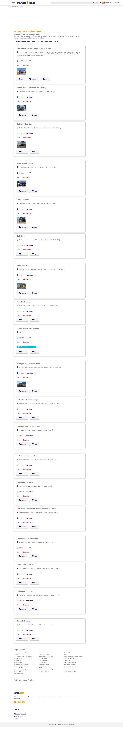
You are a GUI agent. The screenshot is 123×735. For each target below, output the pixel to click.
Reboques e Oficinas (70, 662)
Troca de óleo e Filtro (70, 671)
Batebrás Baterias (24, 124)
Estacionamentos (44, 653)
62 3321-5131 (23, 245)
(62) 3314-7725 (23, 436)
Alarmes (16, 654)
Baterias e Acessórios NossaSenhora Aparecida (37, 509)
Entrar (96, 2)
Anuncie (17, 718)
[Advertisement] (50, 13)
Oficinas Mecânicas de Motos (47, 670)
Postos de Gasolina (69, 658)
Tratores (66, 670)
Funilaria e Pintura (44, 654)
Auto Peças (17, 660)
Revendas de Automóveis (71, 666)
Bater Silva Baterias (25, 163)
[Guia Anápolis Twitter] (19, 702)
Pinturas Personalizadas (71, 653)
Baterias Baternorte (25, 482)
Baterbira (21, 236)
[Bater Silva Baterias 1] (21, 186)
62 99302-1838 (23, 209)
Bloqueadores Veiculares (21, 664)
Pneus (65, 654)
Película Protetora (44, 671)
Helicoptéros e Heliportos (46, 656)
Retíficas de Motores (70, 664)
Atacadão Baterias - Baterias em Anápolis (34, 48)
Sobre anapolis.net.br (20, 714)
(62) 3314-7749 (23, 548)
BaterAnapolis (23, 200)
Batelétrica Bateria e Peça (28, 400)
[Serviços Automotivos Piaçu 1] (21, 387)
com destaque (110, 2)
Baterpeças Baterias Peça (28, 538)
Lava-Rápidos (43, 658)
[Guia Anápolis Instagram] (23, 702)
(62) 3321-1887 (23, 574)
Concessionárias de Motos (22, 668)
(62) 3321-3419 (23, 630)
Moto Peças (42, 666)
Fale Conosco (18, 716)
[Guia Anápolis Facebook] (15, 702)
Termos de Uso (60, 724)
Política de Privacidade (69, 724)
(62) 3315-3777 (23, 465)
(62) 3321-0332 (23, 409)
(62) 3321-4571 (23, 492)
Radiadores (67, 660)
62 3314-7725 (23, 97)
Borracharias (18, 666)
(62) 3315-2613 (23, 518)
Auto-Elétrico (18, 662)
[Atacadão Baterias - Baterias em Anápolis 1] (21, 74)
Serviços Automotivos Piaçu (29, 364)
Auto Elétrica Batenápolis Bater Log (32, 88)
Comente (34, 79)
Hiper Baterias (23, 266)
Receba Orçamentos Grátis (28, 347)
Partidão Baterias (24, 302)
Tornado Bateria (24, 621)
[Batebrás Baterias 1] (21, 147)
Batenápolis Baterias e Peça (29, 426)
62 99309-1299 (23, 373)
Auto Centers (18, 658)
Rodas (65, 668)
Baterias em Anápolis (23, 680)
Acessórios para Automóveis (22, 653)
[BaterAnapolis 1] (21, 223)
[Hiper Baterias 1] (21, 289)
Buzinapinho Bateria (25, 565)
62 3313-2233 (23, 133)
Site (21, 79)
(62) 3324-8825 (23, 601)
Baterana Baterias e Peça (27, 456)
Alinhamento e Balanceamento (23, 656)
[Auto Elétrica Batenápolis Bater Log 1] (21, 111)
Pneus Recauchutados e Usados (73, 656)
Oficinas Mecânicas (44, 668)
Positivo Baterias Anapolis (28, 328)
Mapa (47, 79)
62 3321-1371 (23, 275)
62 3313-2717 (23, 311)
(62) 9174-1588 (23, 338)
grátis (117, 2)
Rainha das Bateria (25, 591)
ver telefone (29, 61)
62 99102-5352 (23, 173)
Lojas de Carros (43, 660)
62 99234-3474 (23, 61)
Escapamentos (18, 673)
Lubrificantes (42, 662)
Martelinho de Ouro (44, 664)
